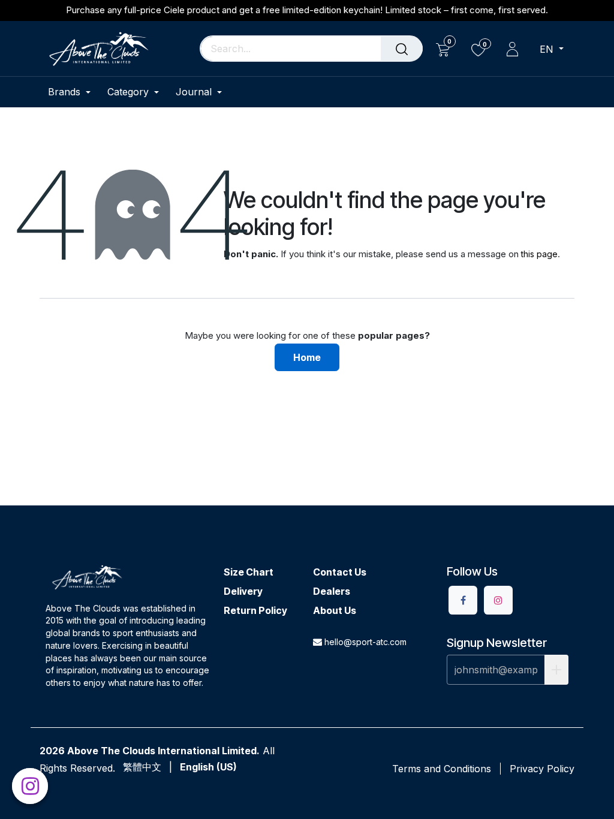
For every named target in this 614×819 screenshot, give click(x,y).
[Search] (402, 49)
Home (307, 357)
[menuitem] (73, 92)
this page (539, 254)
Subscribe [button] (556, 670)
